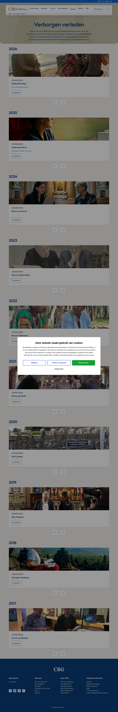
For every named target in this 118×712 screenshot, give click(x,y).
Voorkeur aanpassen (59, 363)
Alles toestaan (83, 363)
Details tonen (59, 369)
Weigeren (34, 363)
